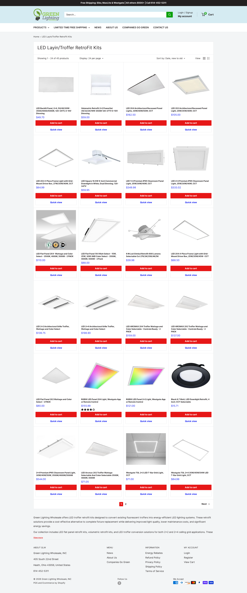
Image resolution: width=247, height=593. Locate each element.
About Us (112, 27)
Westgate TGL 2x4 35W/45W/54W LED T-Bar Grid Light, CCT (189, 473)
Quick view (56, 129)
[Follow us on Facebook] (119, 583)
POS (35, 583)
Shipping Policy (153, 566)
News (97, 27)
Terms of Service (154, 571)
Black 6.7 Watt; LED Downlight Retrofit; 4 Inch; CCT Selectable (190, 400)
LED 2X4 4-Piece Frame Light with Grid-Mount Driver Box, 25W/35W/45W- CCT (190, 255)
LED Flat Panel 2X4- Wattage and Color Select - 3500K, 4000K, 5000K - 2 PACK (54, 255)
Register (188, 557)
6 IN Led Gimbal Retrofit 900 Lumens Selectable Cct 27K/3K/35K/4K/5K (143, 255)
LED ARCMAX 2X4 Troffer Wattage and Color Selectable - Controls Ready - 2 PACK (144, 329)
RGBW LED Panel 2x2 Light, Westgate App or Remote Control (145, 400)
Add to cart (56, 123)
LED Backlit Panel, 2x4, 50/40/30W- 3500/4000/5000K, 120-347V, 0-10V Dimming (53, 111)
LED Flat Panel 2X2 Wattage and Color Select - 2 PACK (54, 400)
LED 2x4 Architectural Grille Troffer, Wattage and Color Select (97, 327)
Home (36, 36)
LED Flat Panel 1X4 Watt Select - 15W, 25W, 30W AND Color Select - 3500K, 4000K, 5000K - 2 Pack (98, 256)
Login (187, 553)
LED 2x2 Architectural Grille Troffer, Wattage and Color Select (52, 327)
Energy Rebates (154, 553)
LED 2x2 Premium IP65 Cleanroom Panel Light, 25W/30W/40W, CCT (190, 182)
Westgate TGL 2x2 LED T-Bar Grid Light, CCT (145, 473)
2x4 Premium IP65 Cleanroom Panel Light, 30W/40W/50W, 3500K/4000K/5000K (56, 473)
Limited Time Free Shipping (70, 27)
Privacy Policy (152, 562)
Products (39, 27)
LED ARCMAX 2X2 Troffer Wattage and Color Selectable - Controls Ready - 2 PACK (189, 329)
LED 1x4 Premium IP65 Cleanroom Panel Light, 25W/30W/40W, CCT (145, 182)
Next (204, 504)
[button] (88, 409)
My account (185, 16)
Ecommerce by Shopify (53, 583)
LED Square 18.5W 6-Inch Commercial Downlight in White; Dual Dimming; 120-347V (99, 183)
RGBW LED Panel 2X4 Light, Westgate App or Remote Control (101, 400)
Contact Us (160, 27)
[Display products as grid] (204, 58)
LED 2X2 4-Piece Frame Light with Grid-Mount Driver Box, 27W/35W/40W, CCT (54, 182)
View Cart (189, 562)
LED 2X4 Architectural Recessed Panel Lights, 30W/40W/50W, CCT (144, 109)
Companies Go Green (135, 27)
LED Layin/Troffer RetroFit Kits (57, 36)
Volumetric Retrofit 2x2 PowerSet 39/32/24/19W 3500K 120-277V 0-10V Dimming (99, 111)
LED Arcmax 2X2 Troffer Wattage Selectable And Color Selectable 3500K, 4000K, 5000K (100, 475)
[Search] (169, 14)
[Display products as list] (208, 58)
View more (38, 537)
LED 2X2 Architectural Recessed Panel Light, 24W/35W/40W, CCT (189, 109)
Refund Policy (152, 557)
